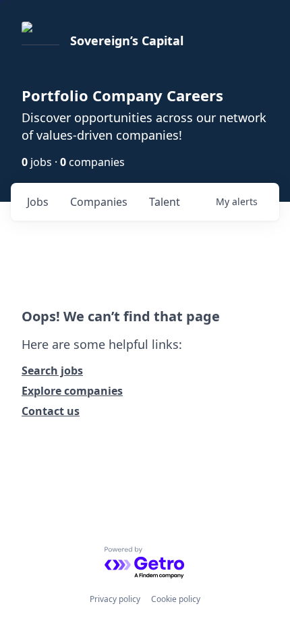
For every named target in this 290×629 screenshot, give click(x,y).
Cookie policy (175, 599)
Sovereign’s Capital (126, 40)
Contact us (51, 411)
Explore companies (72, 390)
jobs (38, 201)
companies (98, 201)
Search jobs (52, 370)
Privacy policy (115, 599)
